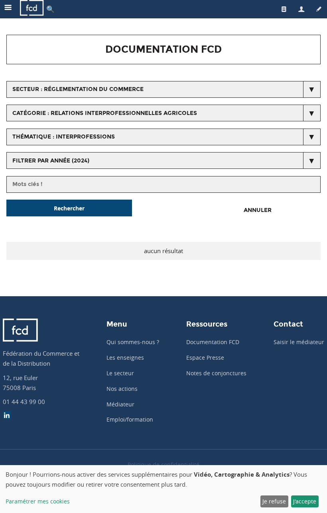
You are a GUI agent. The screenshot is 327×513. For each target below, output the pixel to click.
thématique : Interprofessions (63, 136)
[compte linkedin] (7, 416)
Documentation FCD (212, 342)
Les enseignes (125, 357)
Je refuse (274, 501)
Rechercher (69, 208)
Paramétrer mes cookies (38, 501)
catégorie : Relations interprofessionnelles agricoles (104, 113)
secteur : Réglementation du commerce (78, 89)
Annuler (258, 210)
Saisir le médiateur (299, 342)
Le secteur (120, 373)
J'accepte (304, 501)
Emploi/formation (129, 419)
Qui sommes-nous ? (132, 342)
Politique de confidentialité (163, 464)
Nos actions (122, 388)
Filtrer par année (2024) (50, 160)
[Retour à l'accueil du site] (32, 9)
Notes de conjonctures (216, 373)
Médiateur (120, 404)
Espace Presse (205, 357)
